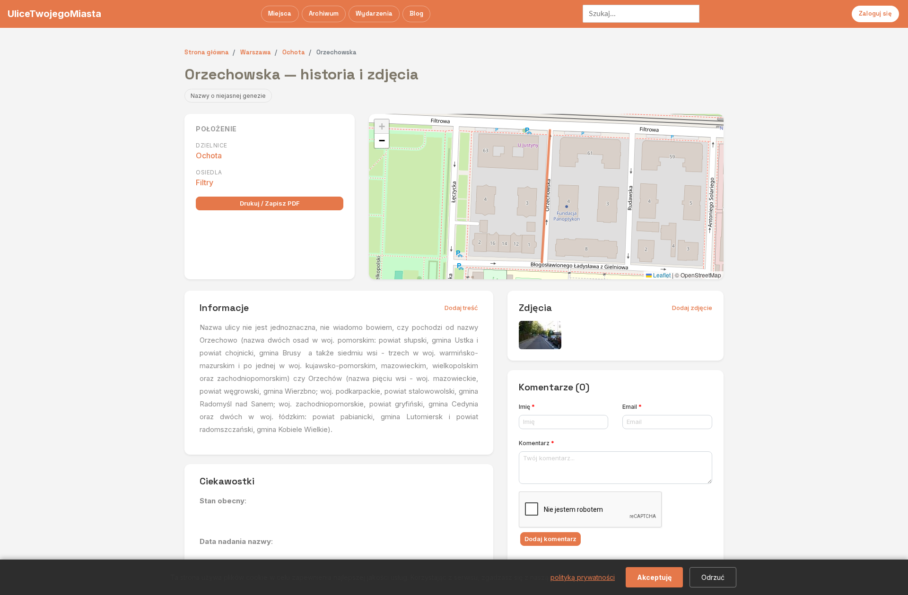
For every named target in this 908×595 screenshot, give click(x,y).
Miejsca (280, 13)
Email (632, 406)
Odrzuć (713, 577)
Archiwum (324, 13)
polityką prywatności (582, 577)
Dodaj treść (461, 307)
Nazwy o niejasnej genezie (228, 95)
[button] (382, 127)
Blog (416, 13)
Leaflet (661, 275)
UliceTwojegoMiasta (54, 13)
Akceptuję (654, 577)
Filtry (204, 182)
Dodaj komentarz (550, 539)
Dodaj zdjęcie (692, 307)
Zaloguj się (875, 13)
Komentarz (536, 443)
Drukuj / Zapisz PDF (270, 203)
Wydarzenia (374, 13)
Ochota (209, 155)
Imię (527, 406)
